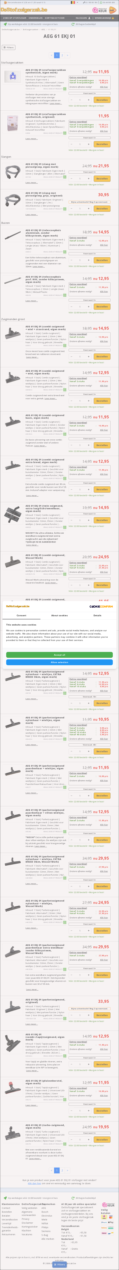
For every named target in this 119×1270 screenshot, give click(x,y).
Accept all (59, 655)
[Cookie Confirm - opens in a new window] (101, 606)
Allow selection (59, 662)
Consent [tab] (21, 615)
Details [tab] (97, 615)
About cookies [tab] (59, 615)
